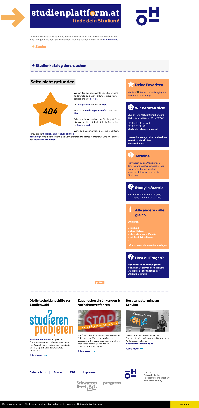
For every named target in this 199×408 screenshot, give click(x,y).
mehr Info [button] (185, 404)
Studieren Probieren (40, 339)
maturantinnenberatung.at (139, 343)
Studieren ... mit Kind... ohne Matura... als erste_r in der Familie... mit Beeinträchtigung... (142, 231)
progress (112, 383)
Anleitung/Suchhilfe (95, 110)
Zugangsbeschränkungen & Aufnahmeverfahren (99, 302)
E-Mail (93, 98)
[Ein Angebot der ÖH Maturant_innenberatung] (147, 16)
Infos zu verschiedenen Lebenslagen (147, 245)
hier (104, 104)
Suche (40, 46)
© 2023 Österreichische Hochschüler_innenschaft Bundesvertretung (156, 376)
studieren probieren (45, 139)
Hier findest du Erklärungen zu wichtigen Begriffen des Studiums (146, 266)
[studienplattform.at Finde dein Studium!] (75, 16)
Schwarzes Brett (87, 386)
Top (101, 282)
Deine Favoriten (149, 84)
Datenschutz (38, 372)
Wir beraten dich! (150, 108)
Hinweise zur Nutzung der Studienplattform (144, 272)
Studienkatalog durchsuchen (61, 65)
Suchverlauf (110, 39)
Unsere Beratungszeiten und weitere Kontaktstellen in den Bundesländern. (147, 140)
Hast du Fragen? (149, 258)
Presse (57, 372)
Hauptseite (84, 104)
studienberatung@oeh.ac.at (143, 129)
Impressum (90, 372)
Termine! (142, 156)
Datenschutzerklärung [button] (89, 404)
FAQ (72, 372)
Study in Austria (149, 187)
